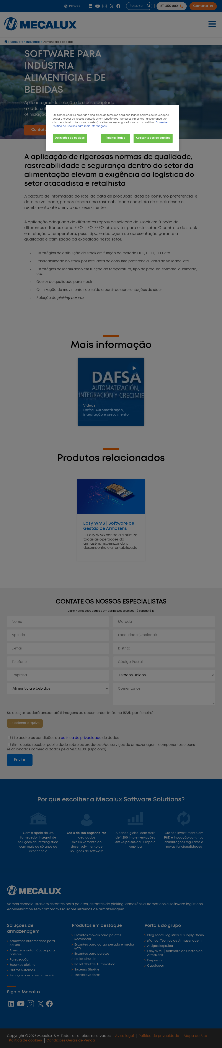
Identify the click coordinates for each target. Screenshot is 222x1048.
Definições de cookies (70, 138)
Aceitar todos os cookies (153, 138)
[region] (112, 128)
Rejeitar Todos (115, 138)
